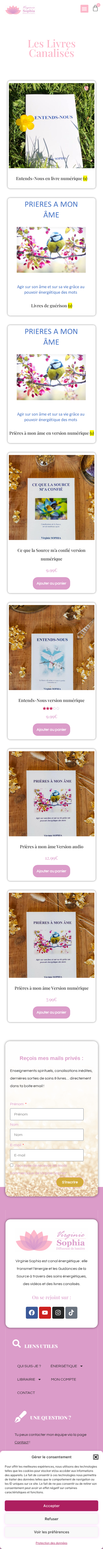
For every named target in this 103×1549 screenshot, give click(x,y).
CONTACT (26, 1393)
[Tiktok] (71, 1313)
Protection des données (51, 1543)
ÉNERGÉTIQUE (64, 1366)
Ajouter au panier (51, 583)
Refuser (51, 1519)
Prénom (17, 1104)
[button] (95, 1457)
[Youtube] (45, 1313)
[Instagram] (58, 1313)
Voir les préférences (51, 1532)
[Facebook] (32, 1313)
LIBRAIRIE (26, 1379)
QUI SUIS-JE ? (29, 1366)
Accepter (51, 1506)
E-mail (16, 1145)
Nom (14, 1124)
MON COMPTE (63, 1379)
